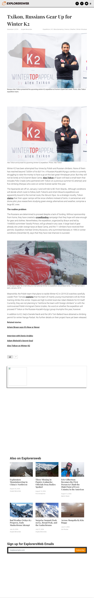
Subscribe (80, 550)
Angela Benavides (26, 29)
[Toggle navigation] (90, 3)
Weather (72, 29)
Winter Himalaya (81, 29)
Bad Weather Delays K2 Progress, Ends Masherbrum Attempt (20, 523)
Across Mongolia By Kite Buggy (72, 521)
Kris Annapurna (40, 493)
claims (10, 198)
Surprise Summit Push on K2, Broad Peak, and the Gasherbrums (46, 523)
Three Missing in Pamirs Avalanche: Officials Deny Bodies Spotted (46, 483)
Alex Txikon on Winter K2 (18, 346)
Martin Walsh (65, 496)
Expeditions (46, 29)
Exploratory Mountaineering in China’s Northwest (19, 482)
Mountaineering (59, 29)
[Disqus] (47, 421)
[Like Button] (10, 357)
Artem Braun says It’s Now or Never (23, 327)
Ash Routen (64, 529)
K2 (52, 29)
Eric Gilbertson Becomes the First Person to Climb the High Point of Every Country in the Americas (72, 484)
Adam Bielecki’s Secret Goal (20, 340)
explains (29, 297)
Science (67, 29)
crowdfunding (42, 217)
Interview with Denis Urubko (20, 336)
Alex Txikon (48, 178)
